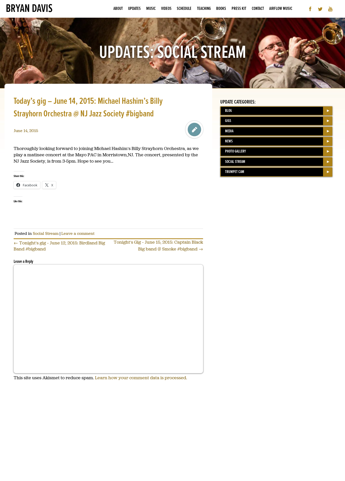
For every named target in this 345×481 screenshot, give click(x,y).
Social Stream (46, 233)
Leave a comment (77, 233)
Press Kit (239, 9)
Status (194, 129)
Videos (166, 9)
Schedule (184, 9)
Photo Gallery (235, 151)
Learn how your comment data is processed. (141, 378)
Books (221, 9)
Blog (228, 110)
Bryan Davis (29, 9)
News (229, 141)
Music (151, 9)
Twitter (320, 9)
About (118, 9)
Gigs (228, 120)
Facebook (310, 9)
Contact (258, 9)
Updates (134, 9)
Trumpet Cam (234, 171)
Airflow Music (280, 9)
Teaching (204, 9)
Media (229, 131)
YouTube (330, 9)
